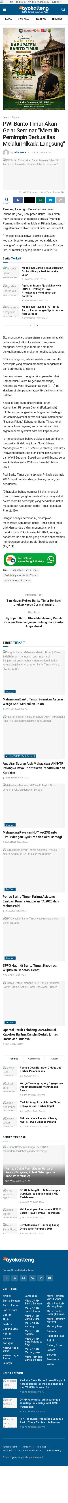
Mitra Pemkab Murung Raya (55, 1305)
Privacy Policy (54, 1450)
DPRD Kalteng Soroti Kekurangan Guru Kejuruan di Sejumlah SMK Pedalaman (40, 1194)
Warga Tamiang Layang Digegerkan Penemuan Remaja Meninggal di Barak (41, 1087)
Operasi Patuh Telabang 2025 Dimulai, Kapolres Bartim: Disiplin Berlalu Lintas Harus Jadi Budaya (30, 1034)
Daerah (41, 19)
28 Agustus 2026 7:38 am (33, 1233)
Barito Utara (10, 1310)
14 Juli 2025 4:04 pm (13, 1044)
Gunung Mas (10, 1328)
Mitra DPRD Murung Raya (33, 1351)
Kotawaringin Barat (11, 1349)
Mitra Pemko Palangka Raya (55, 1313)
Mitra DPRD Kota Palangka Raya (33, 1341)
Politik (51, 1340)
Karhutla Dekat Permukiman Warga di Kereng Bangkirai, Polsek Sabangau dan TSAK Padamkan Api (30, 1172)
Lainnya (7, 1363)
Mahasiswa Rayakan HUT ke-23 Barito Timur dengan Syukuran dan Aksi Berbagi (42, 310)
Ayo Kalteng (17, 1457)
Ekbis (6, 1319)
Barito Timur (10, 1305)
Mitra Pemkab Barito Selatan (33, 1358)
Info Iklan (41, 1446)
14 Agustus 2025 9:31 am (15, 911)
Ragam (51, 1350)
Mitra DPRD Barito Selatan (33, 1302)
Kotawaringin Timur (11, 1357)
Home (6, 117)
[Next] (37, 325)
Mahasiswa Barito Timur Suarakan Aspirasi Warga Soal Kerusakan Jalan (42, 271)
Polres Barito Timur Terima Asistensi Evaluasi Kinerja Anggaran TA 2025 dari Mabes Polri (31, 901)
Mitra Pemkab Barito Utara (55, 1297)
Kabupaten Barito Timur (24, 570)
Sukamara (53, 1359)
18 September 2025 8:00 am (35, 301)
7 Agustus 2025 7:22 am (15, 975)
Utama (7, 19)
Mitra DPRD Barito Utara (32, 1317)
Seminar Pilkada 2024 (17, 580)
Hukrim (57, 19)
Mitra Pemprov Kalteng (20, 756)
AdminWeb (20, 152)
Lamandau (31, 1295)
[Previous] (30, 325)
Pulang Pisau (55, 1345)
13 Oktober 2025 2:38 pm (34, 279)
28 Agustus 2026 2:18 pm (18, 1181)
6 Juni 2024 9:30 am (42, 152)
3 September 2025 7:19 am (35, 318)
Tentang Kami (10, 1446)
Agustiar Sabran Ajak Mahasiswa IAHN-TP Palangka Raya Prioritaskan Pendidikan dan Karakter (34, 768)
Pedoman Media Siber (29, 1450)
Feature (7, 1324)
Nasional (24, 19)
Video (50, 1364)
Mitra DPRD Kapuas (32, 1332)
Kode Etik (8, 1450)
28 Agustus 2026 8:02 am (33, 1218)
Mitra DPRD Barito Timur (32, 1310)
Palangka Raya (55, 1335)
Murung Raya (54, 1326)
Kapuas (7, 1338)
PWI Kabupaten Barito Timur (21, 575)
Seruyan (51, 1354)
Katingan (8, 1343)
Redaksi (27, 1446)
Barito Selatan (11, 1300)
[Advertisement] (34, 1480)
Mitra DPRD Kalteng (32, 1325)
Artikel (7, 1295)
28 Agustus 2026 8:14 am (33, 1202)
